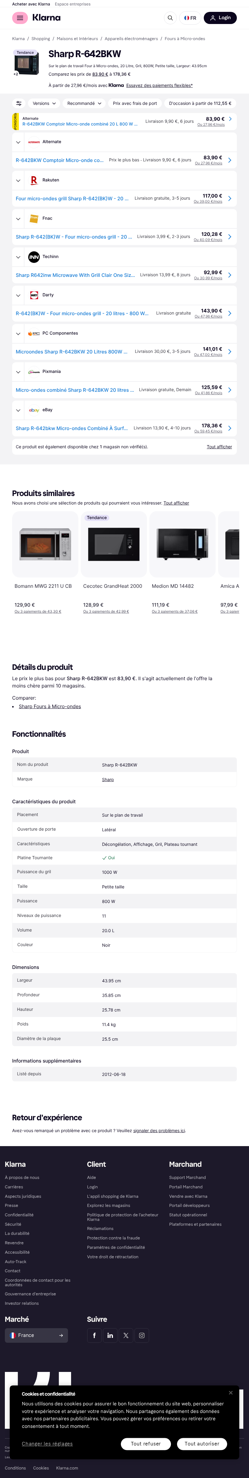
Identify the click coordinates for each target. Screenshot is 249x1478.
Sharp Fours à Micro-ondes (50, 706)
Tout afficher (176, 503)
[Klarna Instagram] (142, 1335)
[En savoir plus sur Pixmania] (18, 372)
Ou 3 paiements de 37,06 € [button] (175, 611)
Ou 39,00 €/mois (208, 201)
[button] (190, 18)
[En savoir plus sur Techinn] (18, 257)
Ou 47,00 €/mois (208, 354)
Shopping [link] (41, 38)
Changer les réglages (47, 1444)
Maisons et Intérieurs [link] (77, 38)
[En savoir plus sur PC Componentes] (18, 334)
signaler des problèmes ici (159, 1130)
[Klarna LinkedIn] (110, 1335)
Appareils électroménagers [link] (131, 38)
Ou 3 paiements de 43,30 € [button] (38, 611)
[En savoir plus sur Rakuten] (18, 180)
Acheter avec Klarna (31, 4)
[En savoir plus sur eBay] (18, 410)
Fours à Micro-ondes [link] (185, 38)
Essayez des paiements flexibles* (159, 85)
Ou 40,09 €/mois (208, 239)
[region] (124, 1422)
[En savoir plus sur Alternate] (18, 142)
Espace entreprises (72, 4)
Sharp (108, 779)
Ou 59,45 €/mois (208, 431)
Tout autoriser (202, 1444)
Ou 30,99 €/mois (208, 278)
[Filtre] (19, 103)
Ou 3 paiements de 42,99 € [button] (106, 611)
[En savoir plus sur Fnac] (18, 219)
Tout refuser (146, 1444)
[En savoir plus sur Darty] (18, 295)
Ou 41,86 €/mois (208, 393)
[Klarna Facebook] (94, 1335)
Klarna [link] (18, 38)
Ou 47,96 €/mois (208, 316)
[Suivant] (228, 562)
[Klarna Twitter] (126, 1335)
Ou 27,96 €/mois (211, 124)
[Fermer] (230, 1392)
